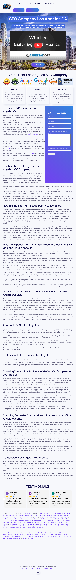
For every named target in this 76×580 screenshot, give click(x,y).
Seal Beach (18, 538)
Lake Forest (23, 536)
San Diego (57, 522)
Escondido (66, 526)
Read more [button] (8, 505)
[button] (4, 499)
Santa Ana (12, 538)
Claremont (13, 517)
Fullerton (9, 534)
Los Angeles (31, 153)
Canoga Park (54, 515)
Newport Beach (54, 536)
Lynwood (5, 520)
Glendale (52, 517)
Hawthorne (6, 519)
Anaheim (5, 533)
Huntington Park (23, 519)
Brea (9, 533)
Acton (63, 513)
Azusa (9, 515)
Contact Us (38, 3)
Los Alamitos (30, 536)
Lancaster (65, 519)
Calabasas (47, 515)
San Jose (63, 522)
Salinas (44, 526)
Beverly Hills (35, 515)
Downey (36, 517)
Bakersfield (29, 524)
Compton (19, 517)
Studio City (22, 522)
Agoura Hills (58, 513)
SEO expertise (16, 119)
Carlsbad (30, 528)
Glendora (58, 517)
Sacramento (16, 524)
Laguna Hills (65, 534)
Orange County (7, 531)
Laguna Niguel (7, 536)
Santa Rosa (20, 526)
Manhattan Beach (18, 520)
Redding (10, 528)
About (21, 3)
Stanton (24, 538)
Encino (48, 517)
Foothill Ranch (61, 533)
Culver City (30, 517)
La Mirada (52, 519)
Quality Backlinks (49, 3)
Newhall (41, 520)
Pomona (5, 528)
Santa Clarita (6, 522)
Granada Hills (64, 517)
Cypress (47, 533)
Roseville (60, 526)
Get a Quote (38, 65)
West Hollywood (36, 522)
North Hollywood (48, 520)
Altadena (40, 513)
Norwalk (63, 520)
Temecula (24, 528)
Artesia (68, 513)
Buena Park (14, 533)
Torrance (41, 528)
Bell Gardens (28, 515)
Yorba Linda (30, 538)
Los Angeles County (26, 513)
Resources (29, 3)
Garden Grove (16, 534)
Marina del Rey (27, 520)
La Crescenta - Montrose (42, 519)
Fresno (11, 524)
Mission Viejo (45, 536)
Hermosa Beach (14, 519)
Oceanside (38, 526)
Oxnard (14, 526)
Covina (25, 517)
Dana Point (53, 533)
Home (14, 3)
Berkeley (35, 528)
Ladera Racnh (49, 534)
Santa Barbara (17, 528)
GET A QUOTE (18, 10)
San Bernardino (54, 524)
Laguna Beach (57, 534)
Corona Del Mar (33, 533)
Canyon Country (63, 515)
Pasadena (68, 520)
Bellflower (21, 515)
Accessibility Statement (42, 568)
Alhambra (51, 513)
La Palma (42, 534)
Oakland (23, 524)
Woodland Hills (50, 522)
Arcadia (46, 513)
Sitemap (51, 568)
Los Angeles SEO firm (33, 135)
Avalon (5, 515)
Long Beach (58, 519)
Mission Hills (35, 520)
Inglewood (32, 519)
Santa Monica (15, 522)
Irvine (32, 534)
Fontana (9, 526)
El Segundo (42, 517)
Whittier (43, 522)
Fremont (47, 524)
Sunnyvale (55, 526)
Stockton (35, 524)
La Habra (37, 534)
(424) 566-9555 (32, 10)
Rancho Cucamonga (29, 526)
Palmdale (28, 522)
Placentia (66, 536)
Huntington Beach (25, 534)
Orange (61, 536)
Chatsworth (6, 517)
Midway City (38, 536)
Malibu (10, 520)
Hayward (48, 526)
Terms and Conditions (28, 568)
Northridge (57, 520)
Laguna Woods (15, 536)
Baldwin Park (14, 515)
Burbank (41, 515)
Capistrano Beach (23, 533)
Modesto (62, 524)
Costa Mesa (41, 533)
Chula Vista (41, 524)
